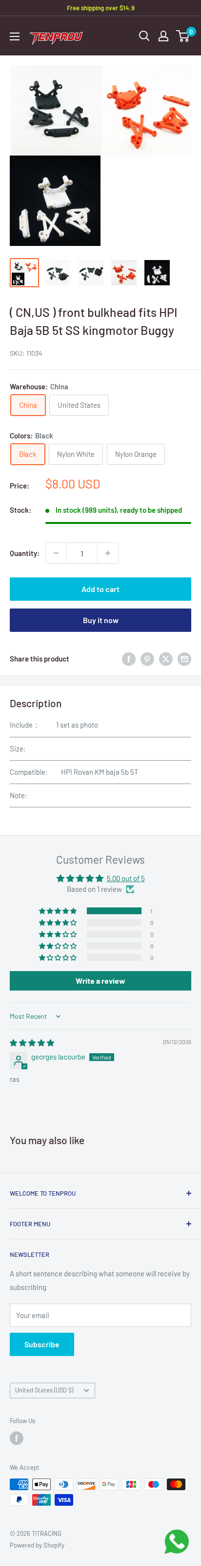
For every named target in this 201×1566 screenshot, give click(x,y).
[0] (183, 36)
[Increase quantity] (108, 553)
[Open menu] (15, 36)
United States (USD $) (44, 1390)
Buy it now (101, 620)
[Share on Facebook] (129, 658)
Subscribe (42, 1344)
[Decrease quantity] (56, 553)
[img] (32, 1042)
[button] (58, 910)
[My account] (163, 36)
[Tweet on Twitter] (166, 658)
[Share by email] (184, 658)
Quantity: (25, 553)
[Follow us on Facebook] (16, 1438)
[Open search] (144, 36)
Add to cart (100, 588)
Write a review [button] (100, 980)
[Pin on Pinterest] (147, 658)
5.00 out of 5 (126, 878)
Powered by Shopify (37, 1545)
